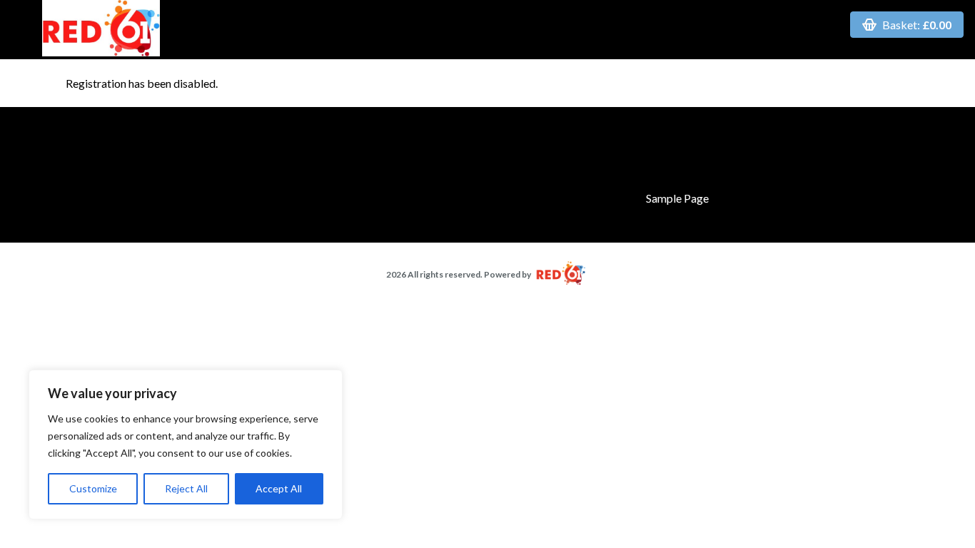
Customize (93, 488)
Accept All (279, 488)
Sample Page (677, 198)
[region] (186, 444)
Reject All (186, 488)
